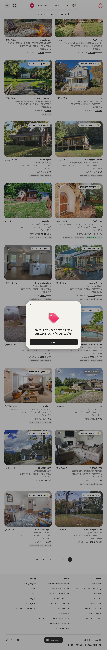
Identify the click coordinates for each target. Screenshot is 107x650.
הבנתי (53, 342)
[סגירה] (31, 304)
